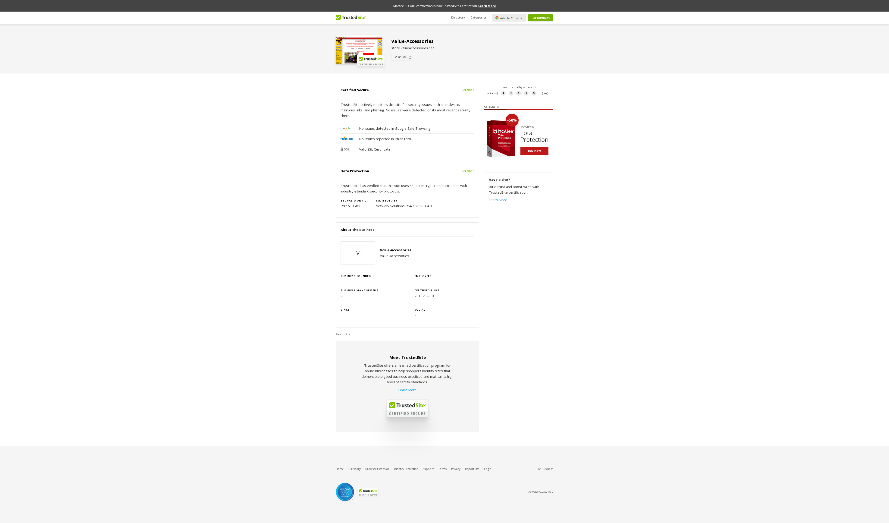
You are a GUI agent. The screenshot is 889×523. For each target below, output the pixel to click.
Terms (442, 469)
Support (428, 469)
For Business (541, 18)
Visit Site (402, 57)
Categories (478, 17)
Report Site (343, 334)
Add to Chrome (510, 18)
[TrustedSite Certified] (368, 492)
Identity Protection (406, 469)
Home (340, 469)
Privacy (455, 469)
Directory (458, 17)
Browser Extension (377, 469)
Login (487, 469)
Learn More (407, 390)
